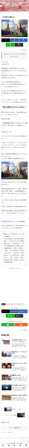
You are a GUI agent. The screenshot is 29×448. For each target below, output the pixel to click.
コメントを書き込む (14, 427)
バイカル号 (14, 304)
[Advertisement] (14, 284)
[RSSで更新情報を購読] (21, 324)
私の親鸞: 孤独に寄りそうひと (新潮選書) (13, 221)
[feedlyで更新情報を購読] (7, 324)
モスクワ (22, 304)
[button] (19, 45)
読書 (4, 304)
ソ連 (9, 304)
